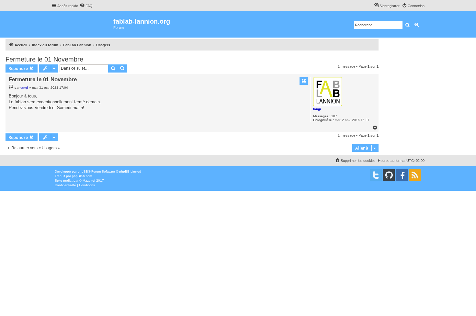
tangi (317, 109)
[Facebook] (402, 175)
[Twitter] (376, 175)
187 (334, 116)
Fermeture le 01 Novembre (44, 59)
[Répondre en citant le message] (304, 81)
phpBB (83, 171)
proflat (68, 180)
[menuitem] (86, 6)
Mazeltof (89, 180)
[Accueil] (82, 24)
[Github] (389, 175)
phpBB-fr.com (82, 176)
